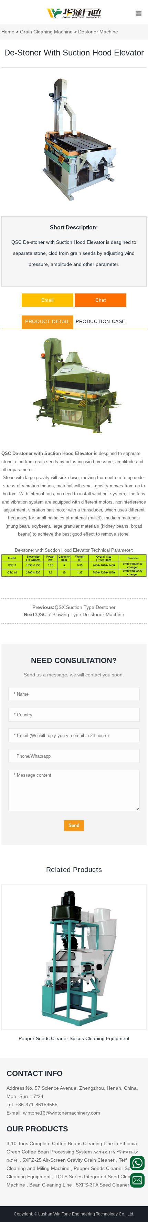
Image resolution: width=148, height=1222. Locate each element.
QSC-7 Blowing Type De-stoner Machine (80, 614)
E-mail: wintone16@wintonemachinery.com (53, 1113)
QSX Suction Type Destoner (85, 607)
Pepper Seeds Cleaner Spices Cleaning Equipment (74, 1038)
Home (7, 31)
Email (47, 300)
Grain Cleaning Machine (46, 31)
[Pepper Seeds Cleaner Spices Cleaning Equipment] (73, 956)
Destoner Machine (98, 31)
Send (74, 825)
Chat (100, 300)
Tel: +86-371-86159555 (32, 1104)
